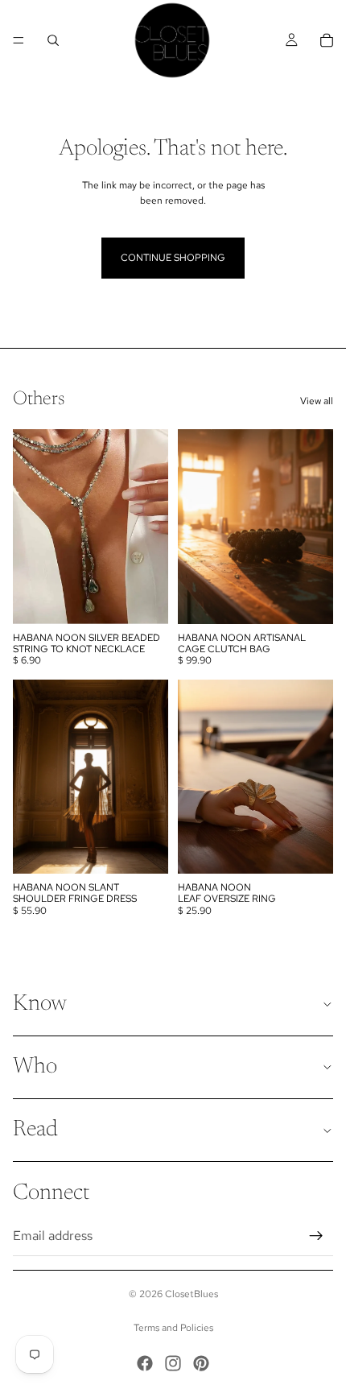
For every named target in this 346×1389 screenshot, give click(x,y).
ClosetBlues (191, 1294)
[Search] (53, 40)
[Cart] (326, 40)
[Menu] (18, 40)
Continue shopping (173, 257)
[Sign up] (316, 1236)
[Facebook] (144, 1363)
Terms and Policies (173, 1327)
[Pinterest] (201, 1363)
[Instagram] (173, 1363)
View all (316, 401)
